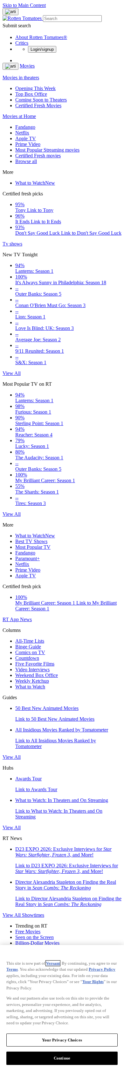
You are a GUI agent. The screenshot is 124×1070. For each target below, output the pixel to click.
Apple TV (25, 138)
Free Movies (27, 931)
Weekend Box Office (36, 675)
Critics (21, 43)
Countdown (27, 658)
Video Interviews (32, 669)
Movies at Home (19, 116)
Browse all (26, 161)
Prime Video (27, 144)
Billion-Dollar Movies (37, 943)
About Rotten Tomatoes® (41, 37)
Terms (12, 969)
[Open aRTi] (10, 11)
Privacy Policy (102, 969)
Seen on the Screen (34, 937)
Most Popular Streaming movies (47, 150)
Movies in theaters (21, 77)
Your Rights (93, 981)
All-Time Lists (29, 641)
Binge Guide (28, 646)
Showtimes (33, 915)
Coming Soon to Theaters (41, 99)
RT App (11, 619)
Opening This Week (35, 88)
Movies (27, 66)
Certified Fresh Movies (38, 105)
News (26, 619)
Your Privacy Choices (62, 1040)
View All (12, 373)
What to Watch (35, 183)
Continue (62, 1058)
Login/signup (42, 49)
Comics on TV (30, 652)
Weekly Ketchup (32, 681)
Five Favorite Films (34, 663)
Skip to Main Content (24, 5)
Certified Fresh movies (38, 155)
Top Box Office (31, 94)
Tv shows (12, 243)
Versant (53, 963)
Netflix (22, 132)
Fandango (25, 127)
